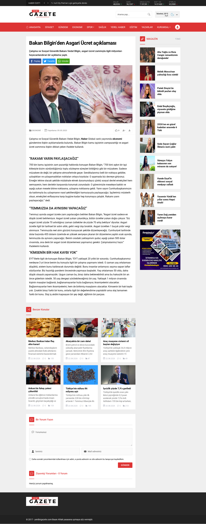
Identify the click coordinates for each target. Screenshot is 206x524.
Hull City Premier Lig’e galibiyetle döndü (70, 3)
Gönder (65, 61)
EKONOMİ (36, 130)
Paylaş (37, 61)
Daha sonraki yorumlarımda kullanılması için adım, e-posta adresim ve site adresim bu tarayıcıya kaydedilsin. (78, 459)
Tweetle (51, 61)
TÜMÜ (177, 38)
